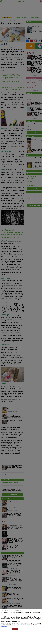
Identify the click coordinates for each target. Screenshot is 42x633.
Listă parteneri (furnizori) (4, 626)
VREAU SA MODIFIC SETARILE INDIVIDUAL (14, 631)
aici (34, 617)
